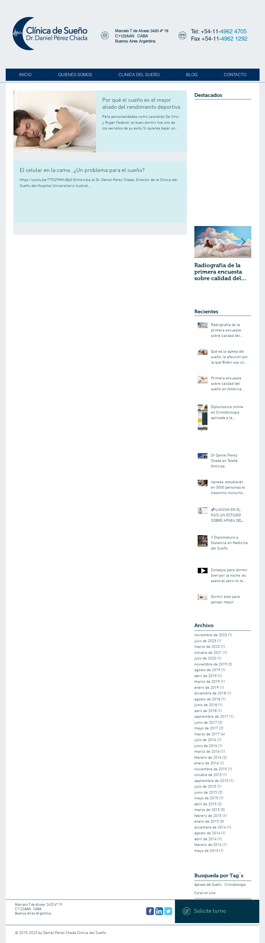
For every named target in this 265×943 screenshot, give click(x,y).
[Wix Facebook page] (150, 911)
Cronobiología (235, 885)
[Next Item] (243, 242)
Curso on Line (204, 893)
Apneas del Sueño (208, 885)
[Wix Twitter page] (168, 911)
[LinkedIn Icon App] (159, 911)
